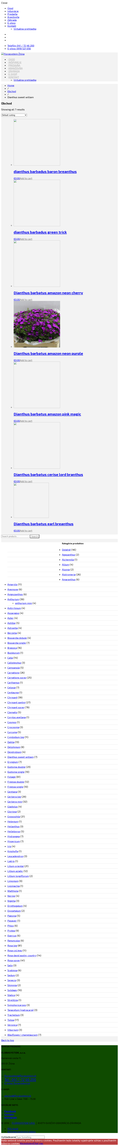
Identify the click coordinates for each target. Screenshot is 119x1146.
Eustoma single (15, 771)
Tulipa (10, 1019)
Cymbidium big (15, 737)
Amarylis (12, 584)
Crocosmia (13, 727)
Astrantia (12, 627)
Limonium (12, 880)
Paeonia (11, 915)
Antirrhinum (14, 608)
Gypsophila (13, 816)
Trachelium (13, 1014)
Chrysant (12, 697)
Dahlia (10, 742)
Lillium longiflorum (18, 876)
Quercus (11, 935)
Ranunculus (13, 940)
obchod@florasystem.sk (17, 1095)
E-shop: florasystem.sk (17, 1083)
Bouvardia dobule (17, 637)
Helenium (12, 821)
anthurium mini (23, 603)
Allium (65, 564)
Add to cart (26, 178)
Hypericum (13, 841)
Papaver (12, 920)
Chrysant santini (16, 702)
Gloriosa (12, 811)
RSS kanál (12, 1128)
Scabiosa (12, 970)
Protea (11, 930)
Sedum (11, 975)
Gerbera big (14, 796)
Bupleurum (13, 652)
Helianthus (13, 826)
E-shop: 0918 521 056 (19, 48)
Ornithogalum (15, 905)
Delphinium (13, 746)
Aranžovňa (13, 17)
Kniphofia (12, 851)
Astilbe (11, 622)
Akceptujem (26, 1143)
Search (34, 536)
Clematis (12, 712)
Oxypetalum (14, 910)
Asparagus (13, 613)
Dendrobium (14, 751)
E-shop (11, 22)
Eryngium (12, 761)
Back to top (7, 1040)
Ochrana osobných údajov (21, 1131)
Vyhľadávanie (8, 1136)
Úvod (10, 8)
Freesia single (15, 786)
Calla (10, 657)
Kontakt (11, 25)
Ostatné (66, 549)
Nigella (11, 900)
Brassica (12, 647)
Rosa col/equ (14, 950)
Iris (9, 846)
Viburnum (12, 1029)
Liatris (11, 861)
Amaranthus (68, 579)
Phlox (10, 925)
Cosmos (11, 722)
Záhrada (12, 19)
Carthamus (13, 682)
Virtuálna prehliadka (25, 28)
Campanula (13, 667)
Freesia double (15, 781)
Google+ (9, 1114)
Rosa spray (13, 960)
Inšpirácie (13, 11)
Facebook (10, 1111)
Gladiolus (12, 806)
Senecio (11, 980)
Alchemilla (68, 559)
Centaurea (13, 692)
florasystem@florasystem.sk (20, 1075)
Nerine (11, 895)
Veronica (12, 1024)
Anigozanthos (15, 594)
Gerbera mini (14, 801)
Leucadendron (15, 856)
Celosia (11, 687)
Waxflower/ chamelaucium (22, 1034)
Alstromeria (68, 574)
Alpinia (66, 569)
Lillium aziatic (15, 871)
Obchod (11, 91)
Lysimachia (13, 885)
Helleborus (13, 831)
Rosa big (12, 945)
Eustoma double (16, 766)
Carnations (13, 672)
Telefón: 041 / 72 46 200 (20, 45)
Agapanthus (68, 554)
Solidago (12, 990)
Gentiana (12, 791)
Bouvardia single (16, 642)
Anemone (12, 589)
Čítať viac (38, 1143)
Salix (10, 965)
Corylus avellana (16, 717)
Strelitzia (12, 1000)
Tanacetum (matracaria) (20, 1009)
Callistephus (14, 662)
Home (10, 85)
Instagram (10, 1117)
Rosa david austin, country (21, 955)
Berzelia (12, 632)
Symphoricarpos (16, 1005)
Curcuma (12, 732)
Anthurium (13, 599)
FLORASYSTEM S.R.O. (23, 1123)
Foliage (11, 776)
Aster (10, 617)
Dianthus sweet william (20, 756)
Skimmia (12, 985)
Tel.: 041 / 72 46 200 (20, 1079)
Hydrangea (13, 836)
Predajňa (12, 14)
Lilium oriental (15, 866)
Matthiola (12, 890)
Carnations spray (16, 677)
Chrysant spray (15, 707)
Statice (11, 995)
